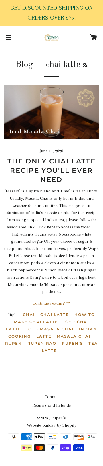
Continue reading (49, 303)
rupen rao (42, 343)
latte (44, 336)
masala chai (73, 336)
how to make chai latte (54, 318)
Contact (52, 396)
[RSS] (85, 65)
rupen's (72, 343)
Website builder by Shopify (51, 425)
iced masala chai (50, 329)
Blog (24, 64)
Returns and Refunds (51, 405)
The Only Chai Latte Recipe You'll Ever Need (51, 170)
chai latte (54, 314)
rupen (13, 343)
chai (29, 314)
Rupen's (58, 418)
